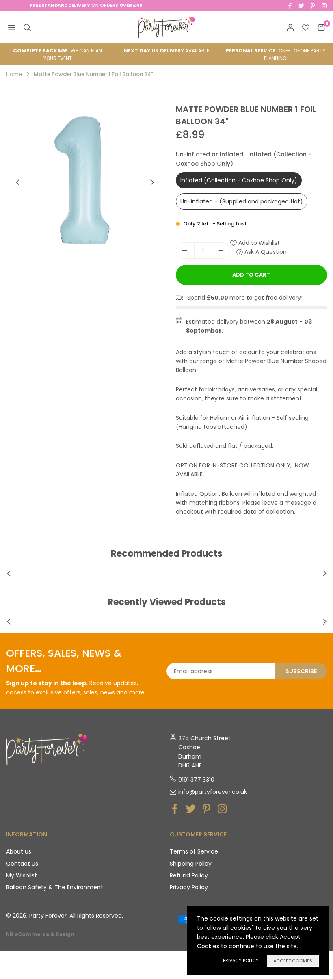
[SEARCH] (27, 27)
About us (18, 851)
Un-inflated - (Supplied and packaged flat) (241, 201)
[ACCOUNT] (290, 27)
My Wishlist (21, 875)
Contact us (22, 864)
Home (14, 74)
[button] (152, 182)
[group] (85, 182)
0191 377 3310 (196, 780)
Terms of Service (194, 851)
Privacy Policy (189, 887)
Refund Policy (189, 875)
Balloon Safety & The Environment (54, 887)
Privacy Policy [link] (241, 960)
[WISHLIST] (306, 27)
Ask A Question (265, 252)
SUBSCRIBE (301, 671)
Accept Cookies (292, 960)
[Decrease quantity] (185, 250)
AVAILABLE (166, 50)
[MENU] (11, 27)
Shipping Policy (191, 864)
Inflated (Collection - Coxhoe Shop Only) (238, 180)
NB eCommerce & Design (40, 934)
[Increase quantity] (221, 250)
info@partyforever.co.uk (212, 792)
